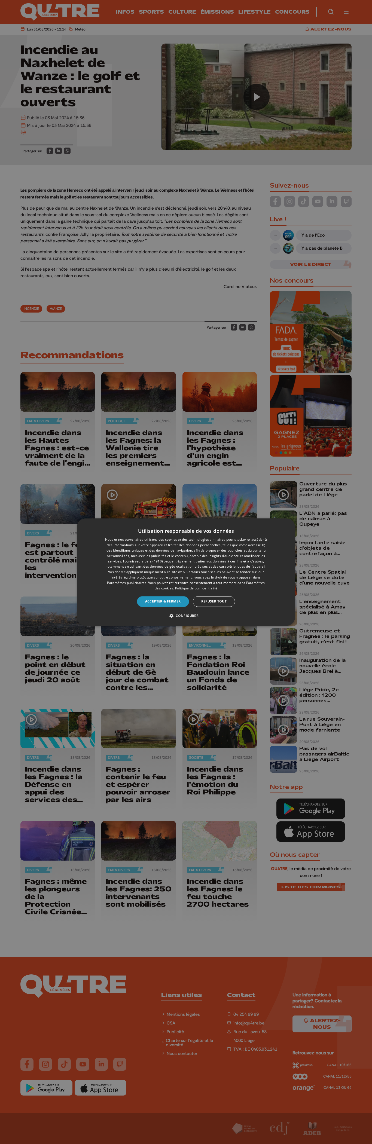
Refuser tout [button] (214, 601)
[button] (186, 615)
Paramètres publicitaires (126, 582)
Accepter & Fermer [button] (163, 601)
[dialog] (186, 572)
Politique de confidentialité (196, 588)
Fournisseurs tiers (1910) (143, 561)
